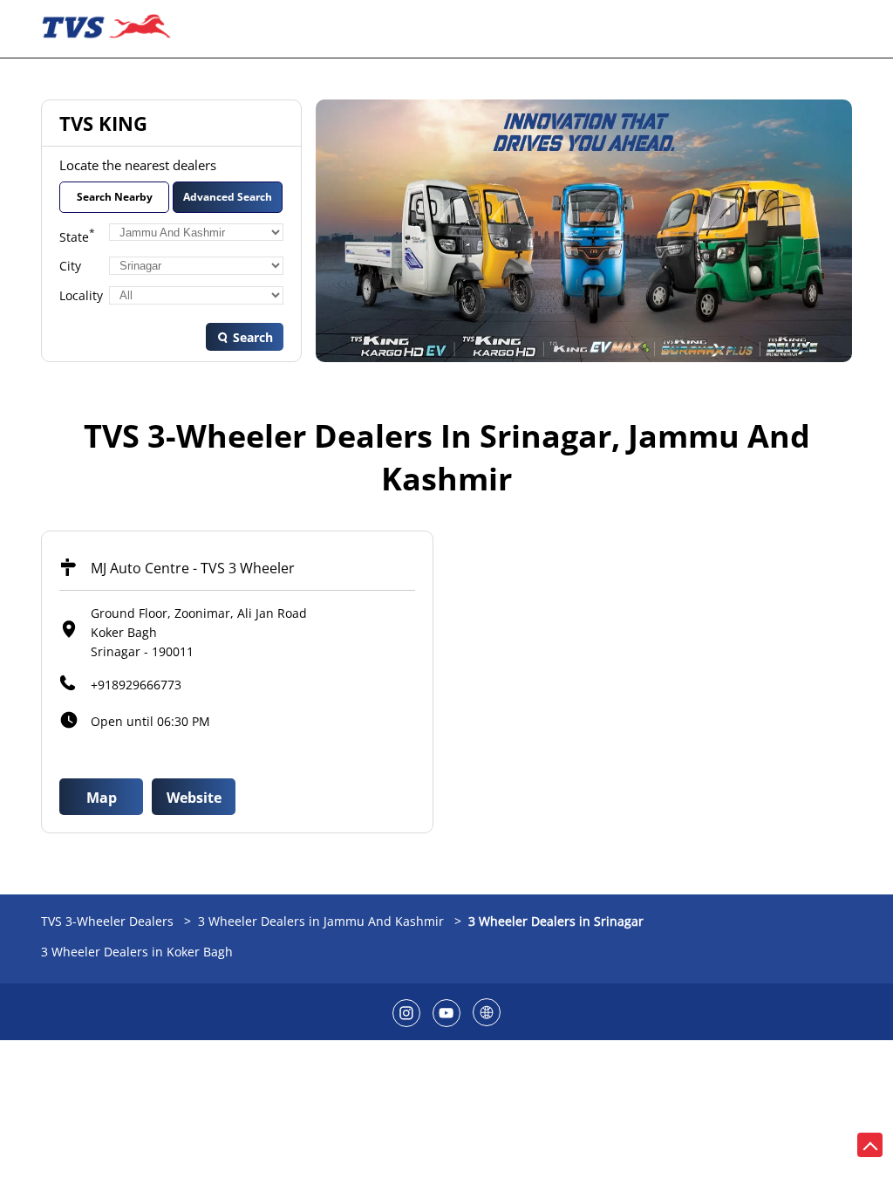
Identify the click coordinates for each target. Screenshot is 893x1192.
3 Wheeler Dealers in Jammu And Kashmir (321, 921)
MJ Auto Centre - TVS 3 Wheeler (193, 568)
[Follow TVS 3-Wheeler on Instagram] (406, 1012)
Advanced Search (227, 196)
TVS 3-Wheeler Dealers (109, 921)
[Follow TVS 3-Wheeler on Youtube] (446, 1012)
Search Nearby (115, 196)
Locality (81, 295)
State (77, 235)
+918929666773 (136, 684)
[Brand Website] (486, 1012)
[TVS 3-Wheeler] (106, 29)
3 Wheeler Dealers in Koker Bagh (137, 951)
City (70, 265)
